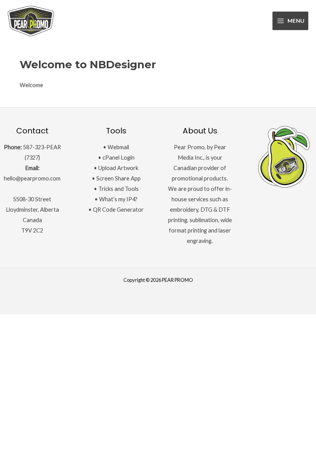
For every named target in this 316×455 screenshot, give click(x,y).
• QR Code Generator (116, 209)
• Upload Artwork (116, 168)
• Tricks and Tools (116, 188)
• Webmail (116, 147)
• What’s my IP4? (116, 199)
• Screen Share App (116, 178)
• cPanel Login (116, 157)
